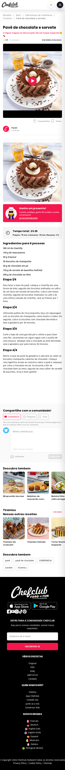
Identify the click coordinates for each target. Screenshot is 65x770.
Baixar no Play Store (44, 606)
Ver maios (57, 512)
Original (32, 663)
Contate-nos (32, 699)
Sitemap (48, 763)
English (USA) (34, 732)
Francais (34, 720)
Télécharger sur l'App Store (19, 606)
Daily (32, 671)
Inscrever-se (32, 646)
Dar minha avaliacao (51, 40)
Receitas (7, 15)
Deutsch (34, 724)
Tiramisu (7, 18)
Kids (32, 667)
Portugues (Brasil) (34, 747)
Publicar (55, 456)
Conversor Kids (32, 707)
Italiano (34, 744)
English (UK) (34, 728)
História (32, 692)
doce (18, 15)
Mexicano (34, 740)
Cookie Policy (35, 763)
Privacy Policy (20, 763)
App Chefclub (32, 696)
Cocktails (32, 678)
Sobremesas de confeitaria (38, 15)
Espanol (34, 736)
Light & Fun (32, 674)
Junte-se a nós (32, 703)
